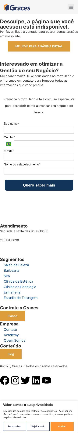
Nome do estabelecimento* (22, 164)
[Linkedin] (36, 380)
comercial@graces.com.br (18, 247)
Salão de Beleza (16, 265)
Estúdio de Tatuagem (21, 298)
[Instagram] (15, 380)
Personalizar (14, 426)
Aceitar (62, 426)
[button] (71, 7)
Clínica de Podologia (20, 287)
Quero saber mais (39, 185)
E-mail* (9, 150)
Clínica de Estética (18, 281)
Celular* (9, 137)
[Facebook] (4, 380)
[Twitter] (25, 380)
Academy (11, 335)
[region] (39, 416)
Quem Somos (14, 340)
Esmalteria (12, 292)
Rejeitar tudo (38, 426)
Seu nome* (11, 123)
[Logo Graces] (17, 7)
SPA (7, 276)
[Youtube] (46, 380)
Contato (10, 329)
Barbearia (11, 270)
